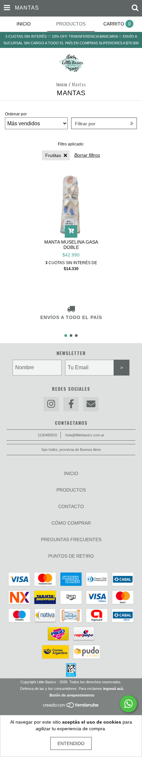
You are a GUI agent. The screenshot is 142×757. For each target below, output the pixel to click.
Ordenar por (16, 114)
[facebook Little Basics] (71, 404)
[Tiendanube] (71, 707)
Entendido (71, 743)
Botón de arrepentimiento (72, 695)
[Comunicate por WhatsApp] (128, 703)
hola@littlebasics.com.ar (84, 435)
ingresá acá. (113, 689)
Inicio (61, 84)
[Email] (90, 404)
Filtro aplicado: (71, 144)
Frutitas (53, 155)
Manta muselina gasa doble (71, 244)
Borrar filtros (87, 155)
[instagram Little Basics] (51, 404)
